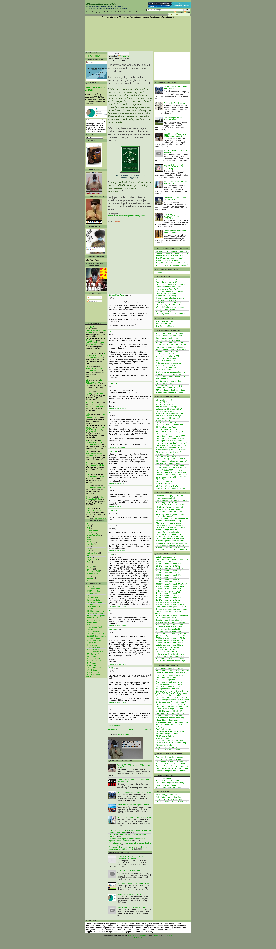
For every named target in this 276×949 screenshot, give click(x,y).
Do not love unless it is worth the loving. (171, 743)
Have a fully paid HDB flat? (166, 503)
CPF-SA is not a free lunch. (166, 422)
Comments (180, 12)
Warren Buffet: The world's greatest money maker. (127, 216)
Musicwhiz (113, 451)
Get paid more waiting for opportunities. (171, 709)
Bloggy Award (138, 937)
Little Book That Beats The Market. (169, 302)
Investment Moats (93, 620)
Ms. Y (89, 558)
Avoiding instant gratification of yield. (170, 682)
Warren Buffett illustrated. (165, 309)
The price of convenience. (166, 361)
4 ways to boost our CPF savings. (169, 416)
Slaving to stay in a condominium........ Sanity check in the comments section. (170, 535)
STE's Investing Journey (96, 652)
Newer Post (112, 729)
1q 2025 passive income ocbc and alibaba (96, 331)
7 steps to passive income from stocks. (170, 622)
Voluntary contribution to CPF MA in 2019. (133, 883)
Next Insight (91, 629)
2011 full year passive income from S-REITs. (134, 817)
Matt (88, 551)
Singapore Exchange (95, 647)
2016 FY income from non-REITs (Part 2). (171, 584)
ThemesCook (168, 935)
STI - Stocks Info (93, 654)
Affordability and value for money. (168, 523)
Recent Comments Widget (99, 518)
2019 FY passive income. (165, 557)
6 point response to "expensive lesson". (171, 702)
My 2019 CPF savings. (164, 402)
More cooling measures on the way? (170, 541)
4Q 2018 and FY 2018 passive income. (132, 907)
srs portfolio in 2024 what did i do (96, 393)
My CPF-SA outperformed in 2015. (169, 447)
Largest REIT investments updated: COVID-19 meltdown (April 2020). (175, 167)
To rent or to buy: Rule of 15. (166, 530)
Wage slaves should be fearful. (167, 365)
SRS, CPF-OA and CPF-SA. (167, 486)
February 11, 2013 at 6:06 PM (117, 550)
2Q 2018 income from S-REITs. (168, 573)
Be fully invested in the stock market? (170, 725)
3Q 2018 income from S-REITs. (168, 566)
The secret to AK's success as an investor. (172, 609)
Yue (87, 508)
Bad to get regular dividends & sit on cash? (172, 700)
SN (87, 497)
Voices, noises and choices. (166, 747)
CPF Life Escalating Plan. (166, 427)
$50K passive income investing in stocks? (172, 615)
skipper (90, 580)
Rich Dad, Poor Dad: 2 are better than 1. (171, 314)
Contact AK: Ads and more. (132, 12)
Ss (87, 440)
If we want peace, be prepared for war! (170, 731)
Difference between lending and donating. (172, 390)
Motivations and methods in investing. (170, 718)
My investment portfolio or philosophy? (170, 668)
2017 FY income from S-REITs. (168, 577)
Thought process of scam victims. (168, 787)
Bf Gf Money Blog (93, 591)
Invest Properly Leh (94, 618)
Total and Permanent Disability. (168, 260)
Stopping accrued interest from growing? (171, 461)
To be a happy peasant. (165, 738)
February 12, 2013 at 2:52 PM (117, 625)
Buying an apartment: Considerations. (170, 525)
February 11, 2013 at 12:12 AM (117, 380)
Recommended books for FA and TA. (170, 287)
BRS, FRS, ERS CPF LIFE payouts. (170, 432)
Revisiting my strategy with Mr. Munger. (171, 713)
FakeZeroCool (91, 327)
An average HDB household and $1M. (170, 764)
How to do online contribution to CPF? (170, 436)
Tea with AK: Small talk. (114, 12)
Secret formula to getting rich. (167, 338)
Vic (88, 576)
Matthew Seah (92, 553)
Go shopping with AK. (98, 12)
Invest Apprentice (93, 535)
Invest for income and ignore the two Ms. (171, 607)
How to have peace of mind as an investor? (172, 671)
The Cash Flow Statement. (166, 326)
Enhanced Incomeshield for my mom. (170, 656)
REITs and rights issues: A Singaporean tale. (174, 119)
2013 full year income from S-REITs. (169, 643)
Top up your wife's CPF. (165, 420)
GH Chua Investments (95, 611)
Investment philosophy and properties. (170, 496)
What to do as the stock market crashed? (171, 697)
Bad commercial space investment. (169, 512)
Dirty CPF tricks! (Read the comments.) (171, 472)
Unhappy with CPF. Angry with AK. (169, 409)
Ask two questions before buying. (168, 521)
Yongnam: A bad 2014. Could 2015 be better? (175, 199)
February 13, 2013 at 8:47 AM (117, 702)
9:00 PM (121, 219)
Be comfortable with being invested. (169, 740)
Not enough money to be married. (168, 363)
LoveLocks (113, 384)
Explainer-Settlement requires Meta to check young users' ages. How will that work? (127, 848)
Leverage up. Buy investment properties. (171, 543)
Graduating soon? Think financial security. (172, 254)
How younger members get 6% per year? (171, 445)
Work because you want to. (166, 618)
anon (111, 554)
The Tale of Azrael (94, 661)
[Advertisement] (138, 35)
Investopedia (92, 622)
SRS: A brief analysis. (164, 481)
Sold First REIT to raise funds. (128, 871)
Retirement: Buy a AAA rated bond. (169, 463)
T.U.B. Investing (93, 656)
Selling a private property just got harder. (171, 545)
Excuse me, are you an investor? (168, 734)
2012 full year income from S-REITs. (169, 645)
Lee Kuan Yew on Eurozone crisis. (169, 799)
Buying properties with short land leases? (171, 500)
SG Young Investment (95, 640)
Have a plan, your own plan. (166, 795)
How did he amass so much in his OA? (171, 468)
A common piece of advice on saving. (170, 374)
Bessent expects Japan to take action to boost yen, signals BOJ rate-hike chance (127, 840)
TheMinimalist (92, 573)
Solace (89, 569)
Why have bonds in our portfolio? (168, 695)
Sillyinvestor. (92, 643)
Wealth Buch (92, 670)
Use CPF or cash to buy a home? (168, 456)
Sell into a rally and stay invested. (169, 686)
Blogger (156, 935)
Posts (188, 12)
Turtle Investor (92, 665)
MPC (88, 427)
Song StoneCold (93, 571)
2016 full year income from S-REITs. (169, 589)
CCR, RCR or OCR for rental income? (170, 527)
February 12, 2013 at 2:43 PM (117, 606)
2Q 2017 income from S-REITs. (168, 582)
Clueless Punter (93, 598)
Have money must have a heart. (168, 749)
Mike (89, 555)
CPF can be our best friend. (166, 400)
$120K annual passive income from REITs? (172, 636)
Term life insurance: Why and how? (169, 256)
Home (88, 12)
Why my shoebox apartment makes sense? (172, 518)
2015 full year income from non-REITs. (170, 604)
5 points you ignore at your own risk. (169, 627)
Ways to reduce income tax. (166, 358)
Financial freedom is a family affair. (169, 631)
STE (88, 564)
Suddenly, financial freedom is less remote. (172, 766)
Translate (125, 56)
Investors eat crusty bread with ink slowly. (171, 673)
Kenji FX (90, 544)
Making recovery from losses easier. (169, 727)
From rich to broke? (163, 370)
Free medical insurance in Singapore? (170, 658)
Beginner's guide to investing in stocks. (171, 284)
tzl (87, 452)
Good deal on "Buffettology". (167, 293)
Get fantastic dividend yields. (167, 677)
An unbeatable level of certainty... (168, 340)
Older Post (148, 729)
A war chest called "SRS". (166, 484)
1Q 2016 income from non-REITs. (168, 598)
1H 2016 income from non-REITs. (168, 593)
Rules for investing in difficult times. (169, 797)
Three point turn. (162, 379)
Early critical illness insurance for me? (170, 263)
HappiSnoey (90, 403)
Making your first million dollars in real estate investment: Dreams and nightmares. (171, 548)
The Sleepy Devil (93, 659)
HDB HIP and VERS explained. (168, 509)
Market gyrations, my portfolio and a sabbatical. (175, 232)
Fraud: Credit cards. (163, 778)
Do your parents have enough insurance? (172, 265)
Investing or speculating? (165, 498)
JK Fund (90, 625)
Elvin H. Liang (92, 530)
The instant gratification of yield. (168, 629)
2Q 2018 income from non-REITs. (168, 570)
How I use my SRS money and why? (170, 438)
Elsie (89, 528)
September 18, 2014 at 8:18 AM (117, 722)
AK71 (111, 331)
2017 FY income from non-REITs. (168, 575)
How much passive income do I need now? (172, 559)
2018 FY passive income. (165, 561)
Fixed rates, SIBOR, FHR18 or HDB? (170, 505)
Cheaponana (92, 595)
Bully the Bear (92, 593)
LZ (87, 380)
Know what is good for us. (166, 785)
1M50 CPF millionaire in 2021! (129, 895)
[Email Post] (123, 219)
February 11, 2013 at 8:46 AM (117, 483)
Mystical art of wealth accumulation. (169, 624)
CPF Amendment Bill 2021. (166, 411)
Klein (89, 546)
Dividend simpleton (94, 602)
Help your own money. (95, 613)
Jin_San (89, 340)
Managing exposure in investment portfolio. (172, 722)
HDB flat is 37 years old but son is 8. (170, 507)
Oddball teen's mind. (95, 631)
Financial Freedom (94, 605)
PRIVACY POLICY (93, 56)
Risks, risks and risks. (164, 745)
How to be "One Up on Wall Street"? (169, 289)
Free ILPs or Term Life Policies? (168, 652)
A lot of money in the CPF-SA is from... (170, 466)
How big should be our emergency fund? (171, 345)
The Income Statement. (165, 321)
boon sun (90, 578)
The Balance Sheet (163, 324)
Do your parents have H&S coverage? (170, 704)
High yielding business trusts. (167, 720)
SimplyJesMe (92, 645)
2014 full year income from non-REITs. (170, 638)
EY (88, 526)
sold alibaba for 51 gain (95, 465)
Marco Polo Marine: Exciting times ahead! (133, 805)
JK (88, 537)
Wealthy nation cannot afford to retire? (170, 376)
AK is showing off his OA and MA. (169, 452)
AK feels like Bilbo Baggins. (174, 103)
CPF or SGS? (161, 479)
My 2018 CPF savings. (164, 404)
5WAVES (90, 586)
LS (88, 548)
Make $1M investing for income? (168, 591)
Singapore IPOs (93, 649)
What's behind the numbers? (93, 675)
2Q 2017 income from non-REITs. (168, 580)
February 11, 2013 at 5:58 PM (117, 522)
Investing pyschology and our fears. (169, 675)
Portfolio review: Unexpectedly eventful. (171, 634)
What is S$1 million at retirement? (169, 759)
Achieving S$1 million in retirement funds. (172, 762)
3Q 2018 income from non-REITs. (168, 564)
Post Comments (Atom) (127, 734)
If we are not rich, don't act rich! (167, 367)
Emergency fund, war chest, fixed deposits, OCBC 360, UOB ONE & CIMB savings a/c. (172, 692)
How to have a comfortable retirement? (170, 347)
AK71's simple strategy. (165, 736)
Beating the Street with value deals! (169, 291)
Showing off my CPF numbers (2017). (170, 441)
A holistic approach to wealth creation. (170, 684)
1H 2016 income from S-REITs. (168, 595)
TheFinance (91, 663)
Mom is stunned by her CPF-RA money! (171, 450)
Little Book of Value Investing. (119, 58)
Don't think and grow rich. (165, 729)
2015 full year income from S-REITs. (169, 602)
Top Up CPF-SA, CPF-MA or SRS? (169, 413)
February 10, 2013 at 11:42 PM (117, 327)
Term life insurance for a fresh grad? (169, 258)
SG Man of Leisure (94, 638)
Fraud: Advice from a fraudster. (167, 780)
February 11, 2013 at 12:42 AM (117, 408)
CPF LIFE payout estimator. (166, 434)
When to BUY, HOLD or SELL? (168, 305)
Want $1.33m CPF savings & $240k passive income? (175, 135)
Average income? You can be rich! (169, 336)
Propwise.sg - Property (95, 634)
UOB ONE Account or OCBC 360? (169, 711)
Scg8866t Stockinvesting (96, 636)
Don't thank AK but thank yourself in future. (172, 768)
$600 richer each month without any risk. (171, 342)
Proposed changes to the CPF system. (170, 459)
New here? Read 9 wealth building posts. (171, 280)
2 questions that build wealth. (167, 352)
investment (116, 221)
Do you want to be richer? (166, 383)
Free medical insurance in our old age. (170, 661)
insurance (160, 272)
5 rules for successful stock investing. (170, 298)
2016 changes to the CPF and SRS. (169, 454)
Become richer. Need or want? (167, 388)
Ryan (89, 562)
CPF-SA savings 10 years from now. (169, 425)
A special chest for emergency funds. (170, 392)
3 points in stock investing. (166, 296)
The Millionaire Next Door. (166, 312)
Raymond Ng (92, 560)
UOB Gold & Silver (94, 668)
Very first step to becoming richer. (168, 381)
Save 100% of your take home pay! (169, 386)
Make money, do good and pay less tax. (171, 488)
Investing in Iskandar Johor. (166, 516)
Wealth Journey (93, 672)
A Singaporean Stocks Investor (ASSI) (101, 4)
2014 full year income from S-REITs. (169, 640)
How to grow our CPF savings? (168, 418)
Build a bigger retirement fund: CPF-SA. (171, 477)
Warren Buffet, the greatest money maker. (171, 307)
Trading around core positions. (167, 689)
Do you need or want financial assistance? (172, 801)
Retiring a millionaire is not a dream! (169, 757)
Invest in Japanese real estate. (167, 532)
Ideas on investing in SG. (96, 616)
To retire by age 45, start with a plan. (169, 620)
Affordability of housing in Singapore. (170, 538)
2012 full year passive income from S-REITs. (134, 792)
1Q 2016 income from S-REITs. (168, 600)
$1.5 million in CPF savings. (166, 407)
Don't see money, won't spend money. (170, 372)
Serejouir (90, 567)
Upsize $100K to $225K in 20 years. (169, 470)
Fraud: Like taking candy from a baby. (170, 783)
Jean (89, 539)
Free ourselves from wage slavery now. (171, 333)
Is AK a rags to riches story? (166, 354)
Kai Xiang (90, 542)
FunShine (90, 533)
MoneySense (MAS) (94, 627)
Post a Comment (114, 726)
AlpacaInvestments (94, 589)
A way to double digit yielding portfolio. (170, 715)
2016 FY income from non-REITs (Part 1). (171, 586)
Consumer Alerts (93, 600)
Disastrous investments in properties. (170, 514)
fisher (88, 414)
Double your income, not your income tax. (172, 475)
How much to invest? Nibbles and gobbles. (172, 706)
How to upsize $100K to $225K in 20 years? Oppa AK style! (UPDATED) (176, 216)
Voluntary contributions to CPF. (168, 356)
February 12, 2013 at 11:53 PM (117, 664)
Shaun (88, 463)
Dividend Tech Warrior (117, 295)
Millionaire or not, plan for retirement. (170, 654)
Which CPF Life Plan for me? (167, 429)
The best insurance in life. (166, 649)
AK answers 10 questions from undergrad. (172, 251)
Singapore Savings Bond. (166, 680)
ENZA (89, 524)
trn (87, 367)
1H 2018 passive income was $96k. (169, 568)
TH (87, 391)
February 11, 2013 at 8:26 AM (117, 447)
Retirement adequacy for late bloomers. (171, 771)
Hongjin (89, 353)
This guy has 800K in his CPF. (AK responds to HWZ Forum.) (130, 857)
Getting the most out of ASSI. (167, 282)
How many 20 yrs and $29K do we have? (171, 443)
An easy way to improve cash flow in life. (171, 349)
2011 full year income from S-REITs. (169, 647)
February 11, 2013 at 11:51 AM (117, 506)
